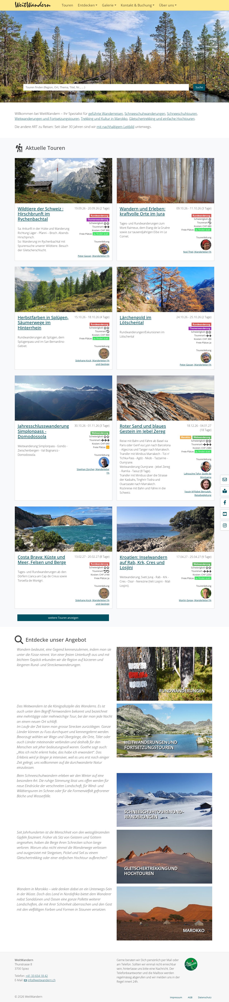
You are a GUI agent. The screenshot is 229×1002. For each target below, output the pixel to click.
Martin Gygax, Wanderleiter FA (195, 600)
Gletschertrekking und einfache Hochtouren (162, 118)
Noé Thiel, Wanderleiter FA (197, 251)
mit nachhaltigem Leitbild (115, 126)
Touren (67, 5)
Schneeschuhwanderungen (145, 113)
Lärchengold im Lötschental (135, 320)
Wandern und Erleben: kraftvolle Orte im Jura (142, 211)
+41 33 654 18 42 (37, 976)
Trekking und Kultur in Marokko (104, 118)
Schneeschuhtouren (182, 113)
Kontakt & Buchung (136, 5)
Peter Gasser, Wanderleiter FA (93, 255)
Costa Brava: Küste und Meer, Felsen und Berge (42, 559)
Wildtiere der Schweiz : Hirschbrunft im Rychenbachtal (40, 214)
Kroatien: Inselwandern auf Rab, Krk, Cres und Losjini (143, 562)
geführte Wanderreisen (105, 113)
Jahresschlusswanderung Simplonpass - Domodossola (43, 431)
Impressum (176, 997)
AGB (190, 997)
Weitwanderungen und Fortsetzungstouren (47, 118)
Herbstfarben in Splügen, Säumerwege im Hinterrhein (43, 322)
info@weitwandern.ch (41, 980)
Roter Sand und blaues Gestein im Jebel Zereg (143, 428)
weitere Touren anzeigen (63, 617)
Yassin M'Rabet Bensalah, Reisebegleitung (197, 493)
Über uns (166, 5)
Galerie (108, 5)
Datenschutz (204, 997)
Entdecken (86, 5)
